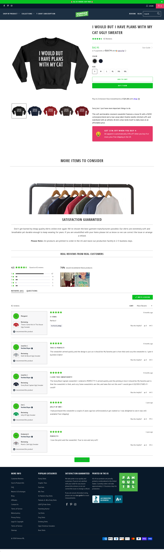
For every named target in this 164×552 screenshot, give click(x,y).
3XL (125, 71)
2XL (119, 71)
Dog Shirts (41, 517)
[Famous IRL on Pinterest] (8, 6)
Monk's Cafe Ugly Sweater (29, 444)
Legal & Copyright (17, 522)
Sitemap (14, 530)
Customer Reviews (17, 479)
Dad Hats (41, 487)
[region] (75, 279)
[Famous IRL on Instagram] (12, 6)
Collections (27, 13)
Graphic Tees (42, 483)
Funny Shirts (42, 479)
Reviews (132, 13)
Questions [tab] (32, 291)
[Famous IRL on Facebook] (4, 6)
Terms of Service (16, 509)
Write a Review (145, 298)
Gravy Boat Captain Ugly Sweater (32, 385)
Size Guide (146, 48)
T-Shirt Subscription (45, 13)
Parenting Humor (43, 509)
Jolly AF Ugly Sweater (28, 415)
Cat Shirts (41, 513)
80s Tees (41, 492)
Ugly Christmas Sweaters (46, 526)
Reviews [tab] (17, 291)
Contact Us (14, 504)
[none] (19, 111)
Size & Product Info (17, 483)
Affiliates (14, 500)
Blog (140, 13)
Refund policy (15, 513)
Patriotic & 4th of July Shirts (47, 500)
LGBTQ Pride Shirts (44, 504)
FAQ (12, 487)
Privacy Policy (15, 517)
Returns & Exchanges (18, 492)
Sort (131, 306)
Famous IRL (20, 538)
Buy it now (122, 85)
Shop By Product (10, 13)
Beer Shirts (41, 530)
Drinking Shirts (43, 522)
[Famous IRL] (82, 14)
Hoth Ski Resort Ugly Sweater (30, 356)
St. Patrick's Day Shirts (45, 496)
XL (113, 71)
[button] (122, 38)
